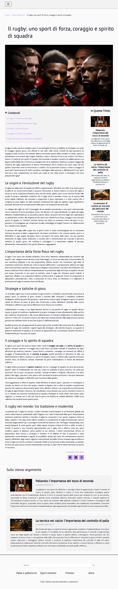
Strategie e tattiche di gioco (17, 128)
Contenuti (14, 113)
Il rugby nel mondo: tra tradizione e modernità (24, 138)
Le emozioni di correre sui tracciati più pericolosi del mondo (100, 207)
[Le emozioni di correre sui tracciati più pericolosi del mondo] (100, 194)
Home (7, 15)
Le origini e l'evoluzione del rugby (19, 118)
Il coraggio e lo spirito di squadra (19, 133)
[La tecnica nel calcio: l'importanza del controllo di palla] (100, 155)
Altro (91, 573)
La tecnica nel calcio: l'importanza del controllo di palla (100, 168)
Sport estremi (48, 573)
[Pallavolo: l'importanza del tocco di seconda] (100, 121)
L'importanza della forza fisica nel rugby (21, 123)
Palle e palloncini (18, 15)
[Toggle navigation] (8, 4)
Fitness (69, 573)
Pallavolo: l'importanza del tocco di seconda (100, 133)
